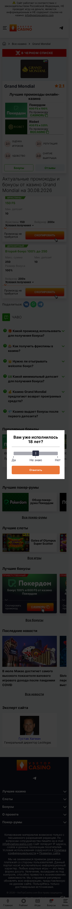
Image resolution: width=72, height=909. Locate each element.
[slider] (35, 453)
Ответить (35, 470)
